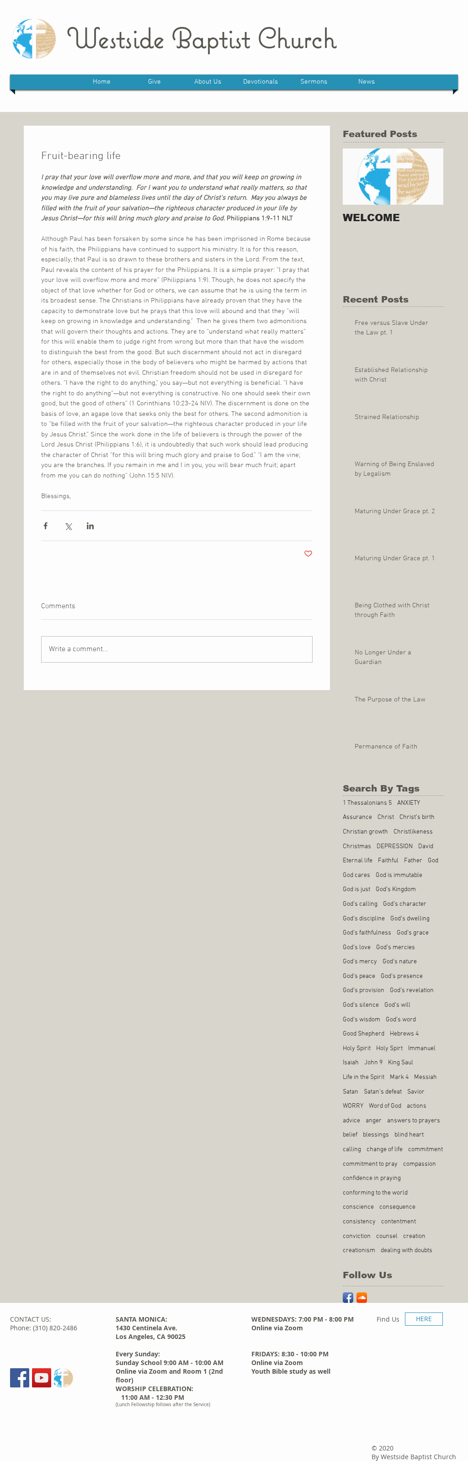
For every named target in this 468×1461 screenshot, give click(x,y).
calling (352, 1149)
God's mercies (395, 947)
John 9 (373, 1063)
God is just (356, 889)
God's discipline (364, 919)
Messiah (425, 1077)
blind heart (409, 1135)
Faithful (388, 861)
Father (413, 861)
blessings (376, 1135)
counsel (387, 1236)
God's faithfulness (367, 933)
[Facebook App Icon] (348, 1297)
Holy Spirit (357, 1048)
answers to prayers (413, 1121)
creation (414, 1236)
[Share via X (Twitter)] (68, 525)
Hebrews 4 (404, 1034)
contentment (398, 1222)
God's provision (363, 990)
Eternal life (357, 861)
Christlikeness (413, 832)
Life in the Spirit (363, 1077)
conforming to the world (375, 1193)
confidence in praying (372, 1178)
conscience (358, 1207)
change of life (385, 1149)
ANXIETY (408, 803)
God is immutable (399, 875)
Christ (386, 817)
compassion (419, 1164)
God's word (401, 1020)
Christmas (357, 846)
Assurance (357, 817)
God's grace (413, 933)
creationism (359, 1250)
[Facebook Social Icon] (19, 1377)
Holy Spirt (389, 1048)
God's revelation (412, 990)
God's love (357, 947)
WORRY (353, 1106)
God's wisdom (361, 1020)
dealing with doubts (406, 1250)
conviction (357, 1236)
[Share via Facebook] (45, 525)
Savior (416, 1092)
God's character (404, 904)
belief (350, 1135)
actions (416, 1106)
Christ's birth (417, 817)
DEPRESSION (395, 846)
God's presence (402, 976)
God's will (397, 1005)
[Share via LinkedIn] (90, 525)
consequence (397, 1207)
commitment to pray (370, 1164)
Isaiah (351, 1063)
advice (351, 1121)
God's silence (361, 1005)
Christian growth (365, 832)
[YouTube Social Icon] (41, 1377)
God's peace (359, 976)
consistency (359, 1222)
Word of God (385, 1106)
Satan (350, 1092)
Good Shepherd (363, 1034)
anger (374, 1121)
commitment (425, 1149)
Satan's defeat (383, 1092)
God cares (356, 875)
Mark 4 (399, 1077)
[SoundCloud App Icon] (361, 1297)
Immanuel (422, 1048)
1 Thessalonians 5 (367, 803)
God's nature (400, 962)
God (433, 861)
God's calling (360, 904)
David (425, 846)
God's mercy (360, 962)
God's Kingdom (396, 889)
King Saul (400, 1063)
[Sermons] (63, 1377)
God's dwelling (410, 919)
